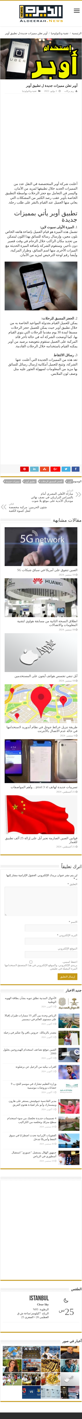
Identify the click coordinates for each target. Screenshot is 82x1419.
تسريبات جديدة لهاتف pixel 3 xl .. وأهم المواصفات (44, 787)
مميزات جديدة (13, 481)
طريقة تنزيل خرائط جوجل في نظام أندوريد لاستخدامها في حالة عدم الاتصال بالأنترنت (42, 729)
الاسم (73, 921)
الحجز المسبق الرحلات (51, 481)
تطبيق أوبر (30, 481)
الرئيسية (77, 33)
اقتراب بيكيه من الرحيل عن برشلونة (36, 1066)
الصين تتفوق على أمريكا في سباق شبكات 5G (47, 570)
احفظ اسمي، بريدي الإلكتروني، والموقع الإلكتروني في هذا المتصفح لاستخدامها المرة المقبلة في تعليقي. (41, 965)
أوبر (69, 481)
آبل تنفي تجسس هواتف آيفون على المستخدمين (46, 676)
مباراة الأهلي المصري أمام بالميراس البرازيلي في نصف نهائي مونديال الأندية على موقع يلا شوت (52, 495)
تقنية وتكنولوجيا (60, 33)
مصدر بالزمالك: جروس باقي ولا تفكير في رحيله (30, 1032)
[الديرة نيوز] (41, 13)
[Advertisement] (41, 137)
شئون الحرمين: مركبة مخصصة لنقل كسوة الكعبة (28, 507)
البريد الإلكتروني (67, 935)
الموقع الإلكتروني (67, 948)
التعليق (72, 884)
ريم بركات (69, 91)
